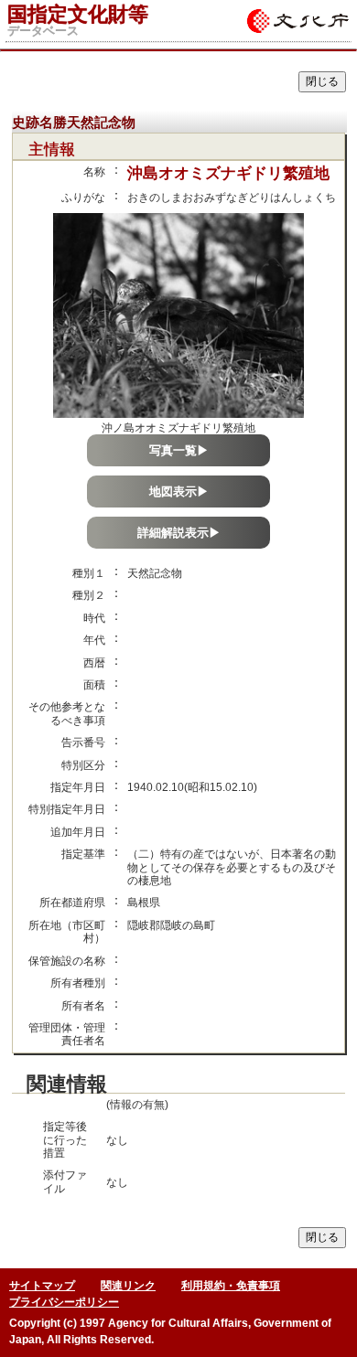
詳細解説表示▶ (179, 533)
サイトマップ (42, 1285)
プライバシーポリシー (64, 1302)
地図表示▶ (179, 491)
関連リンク (128, 1285)
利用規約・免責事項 (230, 1285)
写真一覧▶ (179, 450)
